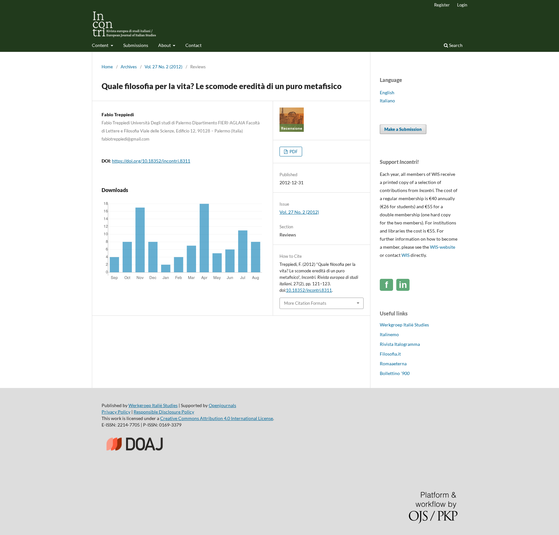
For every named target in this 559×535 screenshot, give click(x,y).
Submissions (135, 45)
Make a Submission (403, 129)
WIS (405, 255)
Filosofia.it (390, 354)
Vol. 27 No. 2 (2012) (163, 66)
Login (462, 4)
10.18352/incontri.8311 (309, 290)
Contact (193, 45)
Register (442, 4)
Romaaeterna (393, 363)
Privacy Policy (116, 412)
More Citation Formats (305, 303)
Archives (129, 66)
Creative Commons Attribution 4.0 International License (216, 418)
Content (100, 45)
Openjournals (222, 405)
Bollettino (395, 373)
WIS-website (442, 247)
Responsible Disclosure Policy (164, 412)
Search (455, 45)
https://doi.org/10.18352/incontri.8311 (151, 161)
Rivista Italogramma (400, 344)
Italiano (387, 100)
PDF (293, 151)
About (165, 45)
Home (107, 66)
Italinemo (389, 334)
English (387, 92)
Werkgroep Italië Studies (404, 324)
